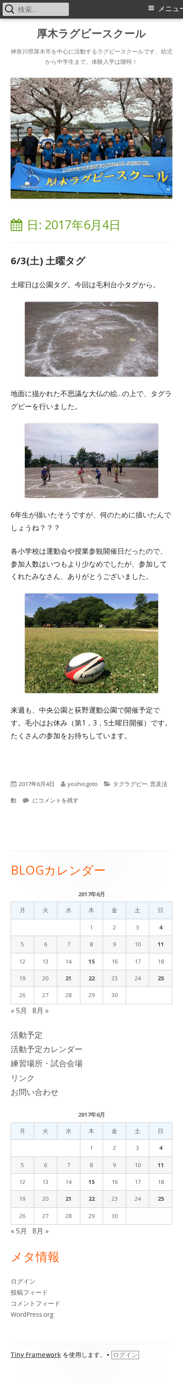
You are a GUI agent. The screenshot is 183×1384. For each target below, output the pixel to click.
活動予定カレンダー (47, 1049)
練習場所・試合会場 (47, 1063)
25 (161, 978)
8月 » (40, 1010)
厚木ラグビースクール (91, 33)
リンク (23, 1077)
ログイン (23, 1281)
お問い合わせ (35, 1092)
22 (91, 978)
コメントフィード (35, 1303)
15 (91, 961)
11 (161, 944)
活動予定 (27, 1034)
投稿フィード (29, 1292)
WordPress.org (32, 1314)
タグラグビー (130, 784)
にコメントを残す (55, 800)
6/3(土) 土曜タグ (48, 260)
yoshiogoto (83, 784)
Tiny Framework (36, 1354)
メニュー (170, 8)
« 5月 (19, 1010)
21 (68, 978)
